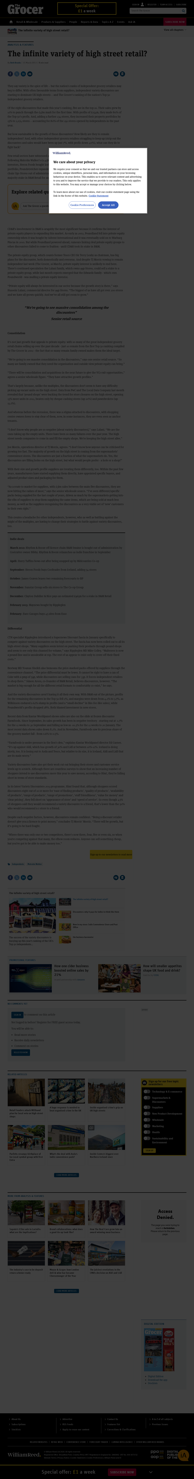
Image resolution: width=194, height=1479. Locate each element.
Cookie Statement (99, 195)
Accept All (108, 205)
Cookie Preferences (82, 205)
